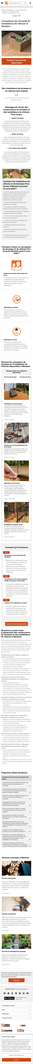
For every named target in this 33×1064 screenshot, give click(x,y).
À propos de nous (7, 1018)
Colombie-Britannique (21, 10)
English (15, 16)
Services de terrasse (10, 377)
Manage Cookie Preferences (16, 1055)
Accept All (16, 1060)
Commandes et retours (8, 1005)
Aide (3, 1009)
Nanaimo (4, 11)
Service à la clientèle (21, 989)
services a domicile (14, 11)
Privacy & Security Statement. (12, 1051)
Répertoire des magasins (7, 10)
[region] (16, 1049)
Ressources (5, 1013)
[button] (2, 3)
